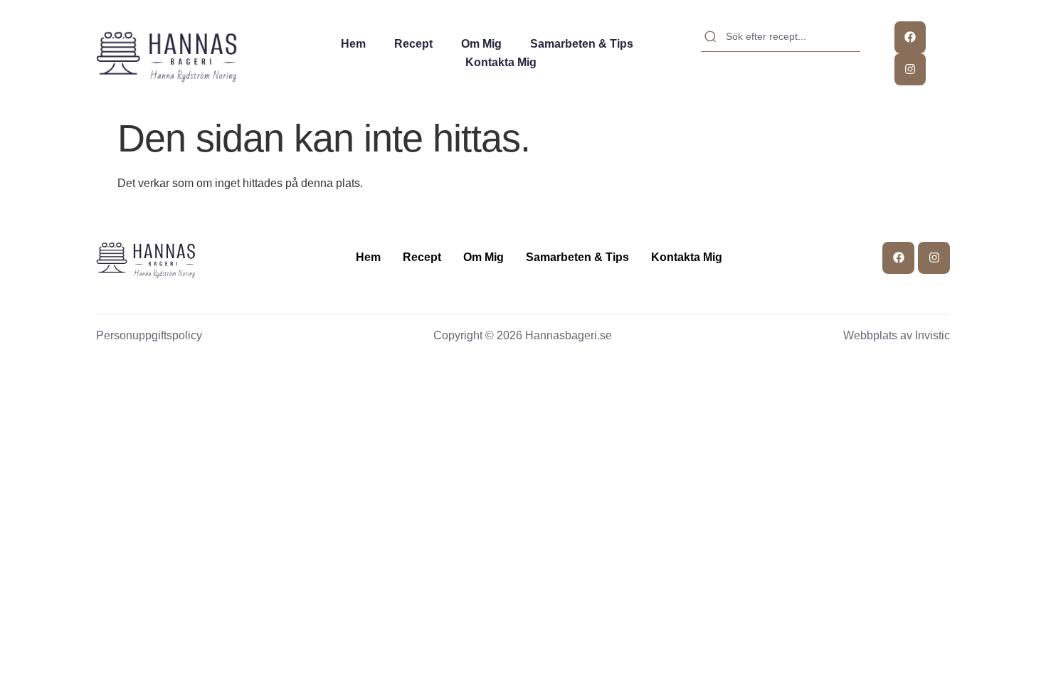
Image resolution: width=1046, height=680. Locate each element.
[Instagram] (910, 69)
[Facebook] (910, 37)
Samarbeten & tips (581, 44)
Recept (413, 44)
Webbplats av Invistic (896, 335)
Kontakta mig (501, 62)
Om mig (481, 44)
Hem (353, 44)
